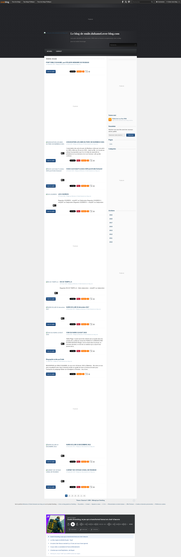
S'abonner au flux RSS (119, 118)
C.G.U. (104, 504)
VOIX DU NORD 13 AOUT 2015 (76, 332)
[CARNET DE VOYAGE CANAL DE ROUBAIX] (55, 472)
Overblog (102, 500)
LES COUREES (63, 194)
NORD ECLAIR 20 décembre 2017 (77, 307)
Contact (59, 51)
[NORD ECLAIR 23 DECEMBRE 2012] (55, 446)
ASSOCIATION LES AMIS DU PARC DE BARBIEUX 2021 (85, 142)
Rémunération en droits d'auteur (116, 504)
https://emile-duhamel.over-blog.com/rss (122, 120)
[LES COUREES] (51, 194)
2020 (110, 219)
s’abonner (73, 529)
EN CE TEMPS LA (66, 282)
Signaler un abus (96, 504)
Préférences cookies (160, 504)
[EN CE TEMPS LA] (52, 282)
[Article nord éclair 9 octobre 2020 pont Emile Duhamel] (55, 171)
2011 (110, 238)
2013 (110, 230)
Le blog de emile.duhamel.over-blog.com (95, 33)
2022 (110, 215)
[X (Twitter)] (126, 2)
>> (84, 495)
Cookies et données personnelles (144, 504)
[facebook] (123, 2)
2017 (110, 222)
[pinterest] (129, 2)
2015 (110, 226)
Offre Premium (130, 504)
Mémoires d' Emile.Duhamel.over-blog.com (34, 504)
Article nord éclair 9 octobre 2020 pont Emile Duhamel (84, 169)
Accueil (49, 51)
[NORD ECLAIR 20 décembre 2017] (55, 309)
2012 (110, 234)
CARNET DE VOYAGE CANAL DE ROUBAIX (81, 470)
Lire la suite (51, 71)
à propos (95, 529)
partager (84, 529)
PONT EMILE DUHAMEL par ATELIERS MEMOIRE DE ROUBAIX (67, 62)
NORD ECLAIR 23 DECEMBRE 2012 (78, 444)
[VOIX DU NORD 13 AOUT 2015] (55, 334)
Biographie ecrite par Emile (55, 359)
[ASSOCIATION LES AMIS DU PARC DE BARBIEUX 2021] (55, 144)
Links (110, 144)
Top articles (81, 504)
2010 (110, 242)
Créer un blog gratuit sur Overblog (67, 504)
